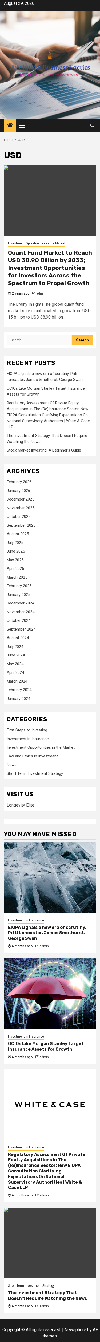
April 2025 (15, 568)
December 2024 (20, 603)
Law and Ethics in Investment (32, 756)
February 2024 (19, 689)
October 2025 (18, 516)
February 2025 (19, 585)
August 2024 (18, 637)
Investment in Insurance (28, 738)
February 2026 (19, 481)
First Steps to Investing (27, 730)
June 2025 (16, 551)
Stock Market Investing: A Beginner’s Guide (44, 450)
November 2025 (20, 508)
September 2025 (21, 525)
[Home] (10, 125)
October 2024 (18, 620)
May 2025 (15, 560)
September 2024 (21, 629)
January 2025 (18, 594)
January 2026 (18, 490)
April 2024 (15, 672)
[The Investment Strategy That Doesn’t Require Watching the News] (50, 1243)
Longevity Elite (20, 805)
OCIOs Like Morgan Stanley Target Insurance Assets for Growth (46, 1046)
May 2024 (15, 664)
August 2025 (18, 533)
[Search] (92, 125)
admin (41, 293)
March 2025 (17, 577)
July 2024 (15, 646)
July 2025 (15, 542)
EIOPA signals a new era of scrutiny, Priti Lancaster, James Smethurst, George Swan (47, 933)
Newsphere (75, 1329)
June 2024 (16, 655)
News (12, 764)
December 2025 (20, 499)
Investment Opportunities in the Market (36, 243)
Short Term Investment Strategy (35, 773)
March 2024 (17, 681)
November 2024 (20, 612)
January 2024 (18, 698)
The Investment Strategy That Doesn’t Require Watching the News (47, 1295)
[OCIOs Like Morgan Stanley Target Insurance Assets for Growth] (50, 993)
